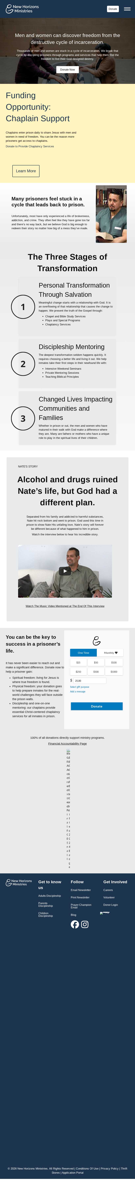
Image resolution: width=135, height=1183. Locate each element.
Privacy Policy (110, 1168)
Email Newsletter (81, 890)
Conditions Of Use (87, 1168)
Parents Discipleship (45, 904)
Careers (108, 890)
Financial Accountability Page (67, 743)
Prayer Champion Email (81, 906)
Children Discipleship (45, 914)
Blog (73, 915)
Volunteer (109, 897)
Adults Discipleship (49, 895)
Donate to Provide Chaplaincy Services (30, 146)
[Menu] (127, 9)
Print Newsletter (80, 897)
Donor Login (110, 904)
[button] (75, 924)
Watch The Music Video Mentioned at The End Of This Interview (65, 606)
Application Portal (72, 1172)
